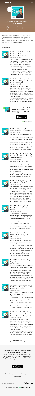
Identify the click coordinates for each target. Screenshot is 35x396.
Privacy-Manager (9, 373)
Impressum (27, 373)
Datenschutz (18, 373)
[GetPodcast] (6, 2)
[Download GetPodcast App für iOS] (21, 117)
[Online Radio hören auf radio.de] (28, 383)
